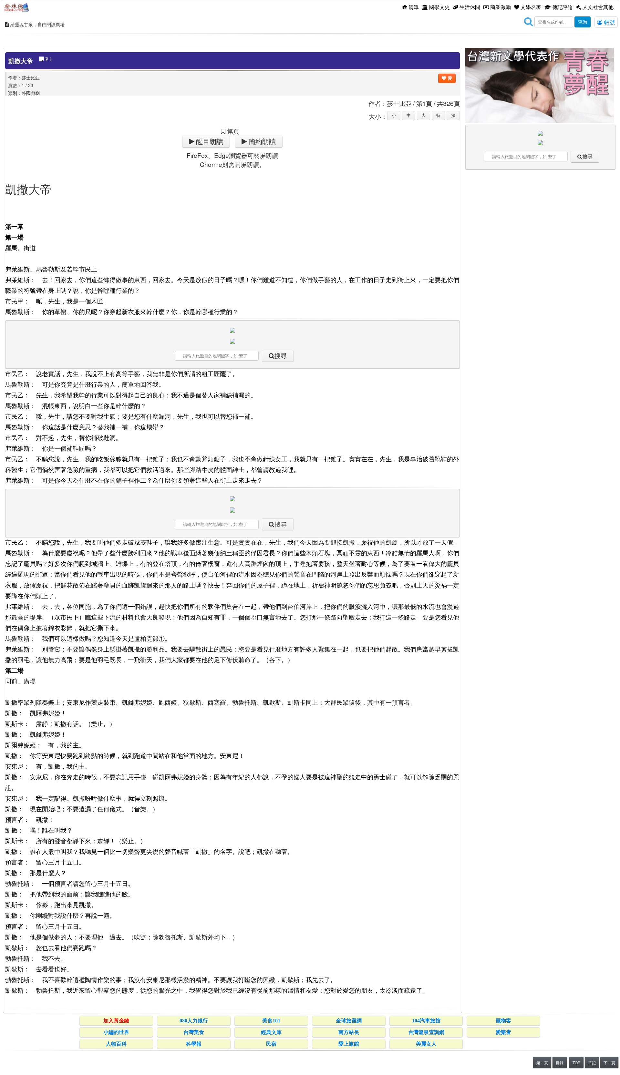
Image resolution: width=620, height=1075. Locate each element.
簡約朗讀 (261, 141)
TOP (576, 1062)
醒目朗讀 (208, 141)
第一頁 (542, 1062)
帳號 (609, 22)
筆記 (592, 1062)
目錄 (559, 1062)
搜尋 (280, 356)
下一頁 (609, 1062)
